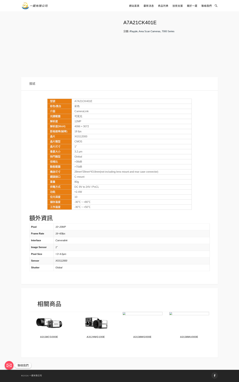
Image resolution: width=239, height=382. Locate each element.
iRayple (134, 31)
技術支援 (178, 5)
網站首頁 (134, 5)
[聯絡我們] (9, 365)
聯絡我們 (206, 5)
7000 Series (168, 31)
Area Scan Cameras (149, 31)
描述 (32, 83)
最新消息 (149, 5)
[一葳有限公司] (34, 6)
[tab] (32, 83)
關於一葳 (192, 5)
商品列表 (163, 5)
